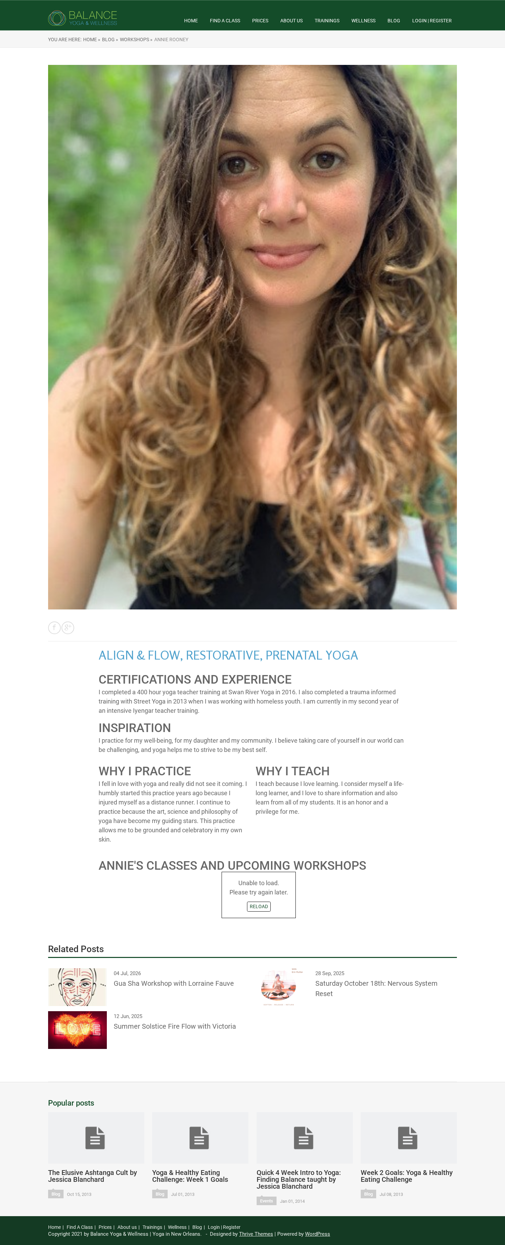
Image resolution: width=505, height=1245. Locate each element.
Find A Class (225, 20)
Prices (260, 20)
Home (191, 20)
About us (291, 20)
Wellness (363, 20)
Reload (259, 907)
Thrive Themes (256, 1234)
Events (266, 1200)
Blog (394, 20)
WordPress (317, 1234)
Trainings (327, 20)
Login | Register (432, 20)
